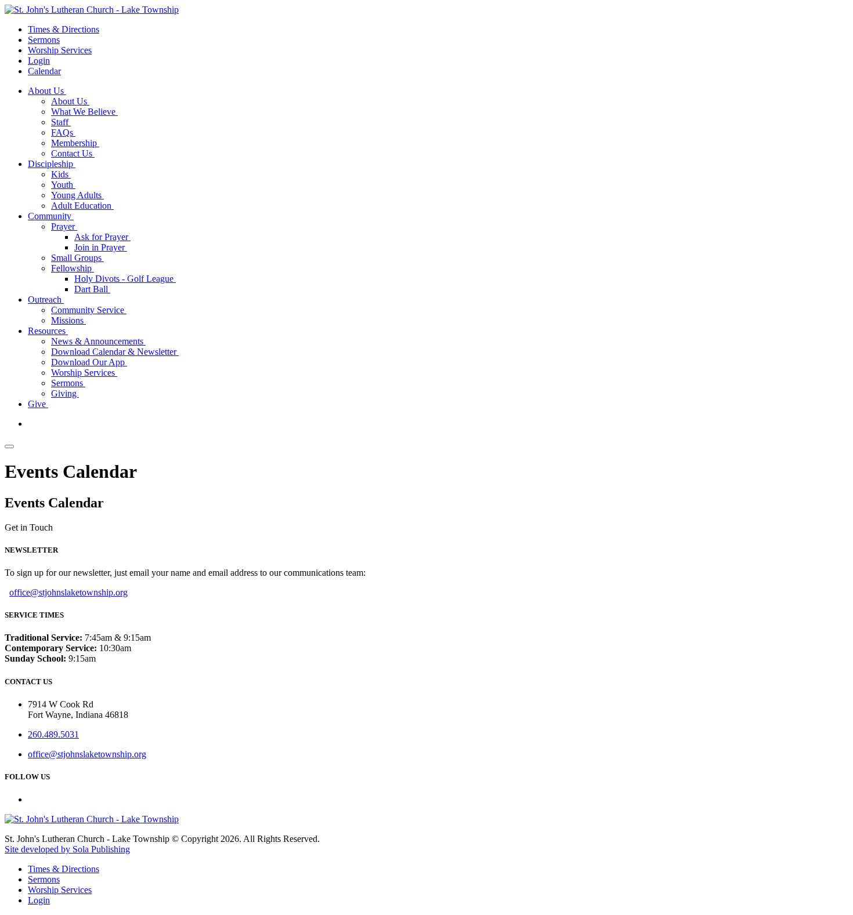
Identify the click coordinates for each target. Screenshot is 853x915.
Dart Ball (92, 289)
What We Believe (84, 112)
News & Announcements (98, 341)
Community (51, 216)
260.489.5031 (53, 734)
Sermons (44, 40)
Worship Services (60, 50)
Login (39, 61)
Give (38, 404)
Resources (48, 331)
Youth (63, 185)
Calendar (44, 71)
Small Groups (77, 258)
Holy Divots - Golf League (125, 279)
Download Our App (89, 362)
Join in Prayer (100, 247)
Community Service (88, 310)
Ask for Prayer (102, 237)
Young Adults (77, 195)
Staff (61, 122)
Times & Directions (63, 29)
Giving (65, 393)
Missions (68, 320)
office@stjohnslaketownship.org (68, 592)
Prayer (64, 226)
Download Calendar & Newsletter (115, 352)
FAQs (63, 132)
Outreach (46, 299)
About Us (47, 91)
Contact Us (73, 153)
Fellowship (72, 268)
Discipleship (51, 164)
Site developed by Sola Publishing (67, 849)
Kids (61, 174)
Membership (75, 143)
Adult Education (82, 205)
